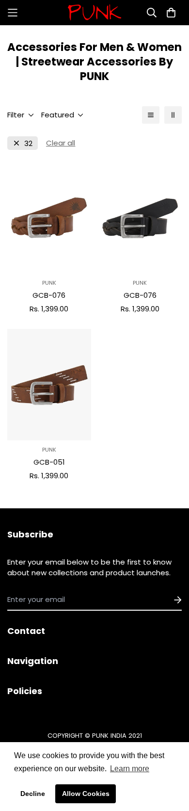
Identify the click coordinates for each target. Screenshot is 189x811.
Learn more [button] (129, 768)
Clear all (60, 143)
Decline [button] (32, 793)
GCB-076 (48, 295)
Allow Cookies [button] (86, 793)
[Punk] (94, 12)
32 (28, 143)
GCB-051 (49, 462)
